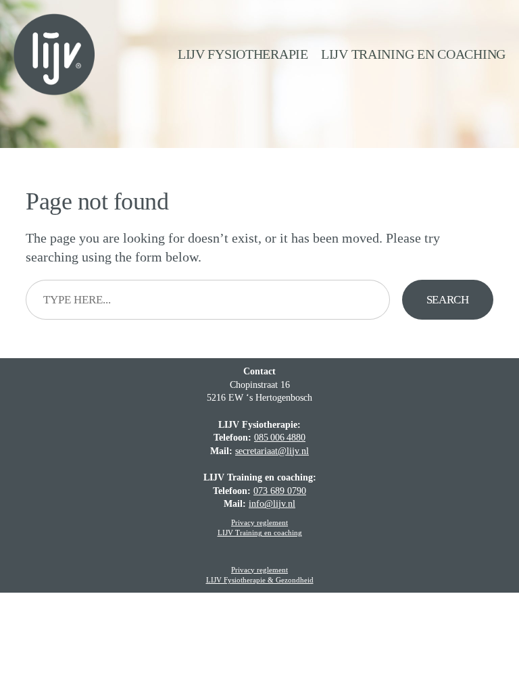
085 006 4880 (279, 437)
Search (447, 299)
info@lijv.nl (272, 504)
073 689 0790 (279, 491)
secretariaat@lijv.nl (272, 451)
